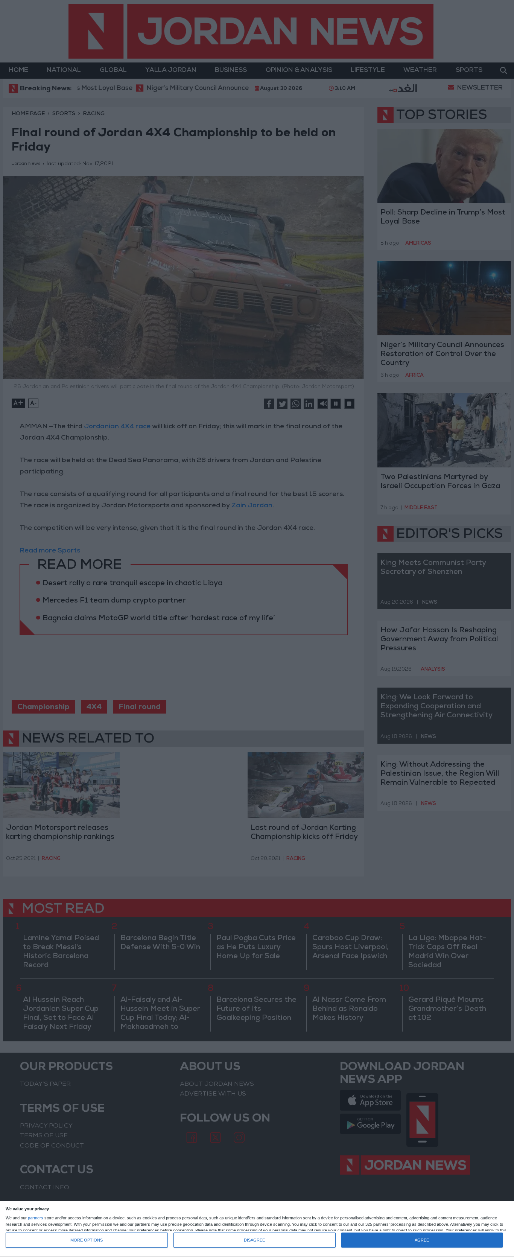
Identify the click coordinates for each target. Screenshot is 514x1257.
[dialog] (257, 1229)
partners (35, 1218)
